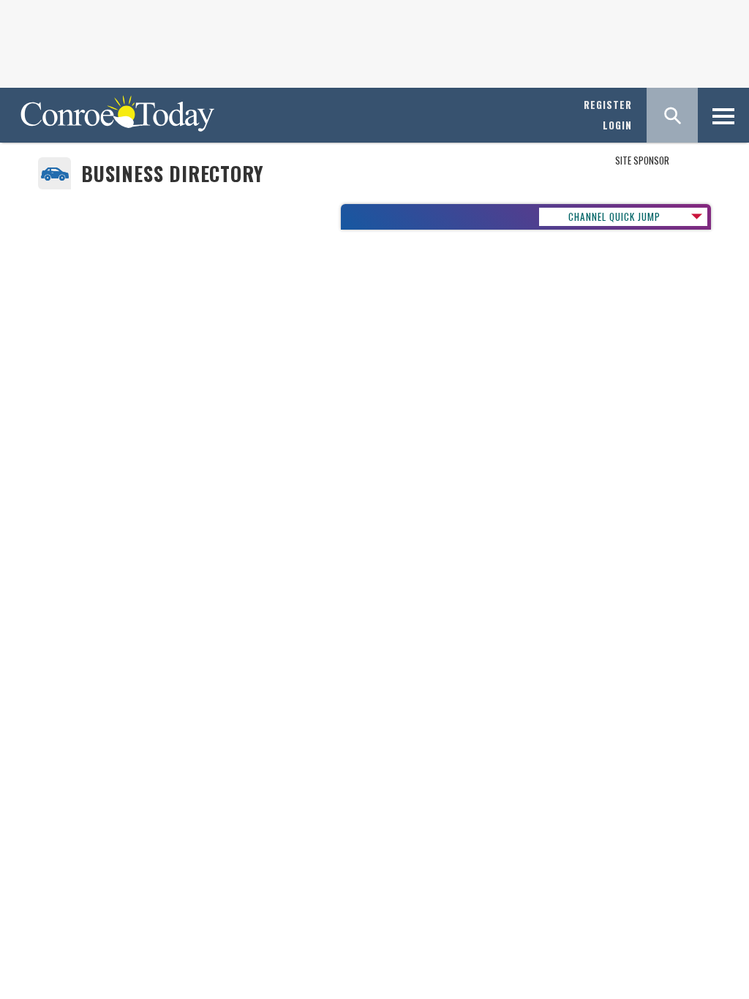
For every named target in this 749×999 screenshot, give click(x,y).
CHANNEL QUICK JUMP (614, 216)
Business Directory (172, 173)
